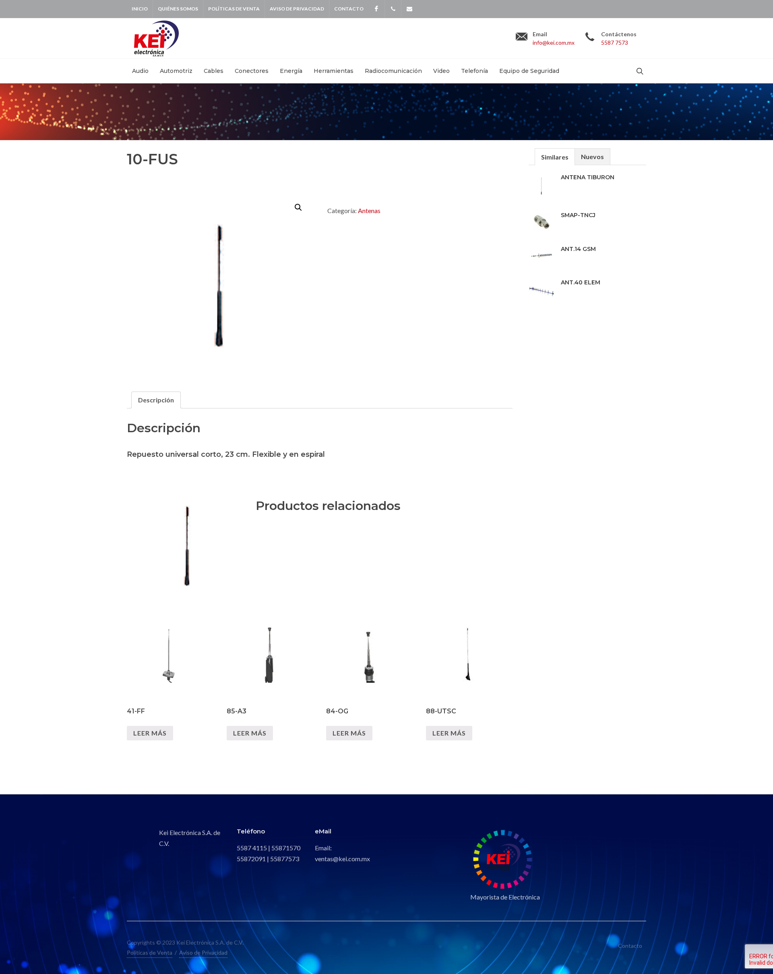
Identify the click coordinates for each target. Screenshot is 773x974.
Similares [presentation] (554, 157)
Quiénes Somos (178, 9)
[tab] (156, 400)
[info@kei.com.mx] (409, 9)
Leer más (150, 733)
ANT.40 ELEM (580, 282)
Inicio (140, 9)
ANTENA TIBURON (587, 177)
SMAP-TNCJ (578, 215)
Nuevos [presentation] (592, 156)
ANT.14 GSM (578, 249)
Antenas (369, 210)
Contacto (349, 9)
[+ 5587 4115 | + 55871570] (393, 9)
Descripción (156, 400)
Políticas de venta (234, 9)
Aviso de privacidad (297, 9)
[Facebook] (376, 9)
